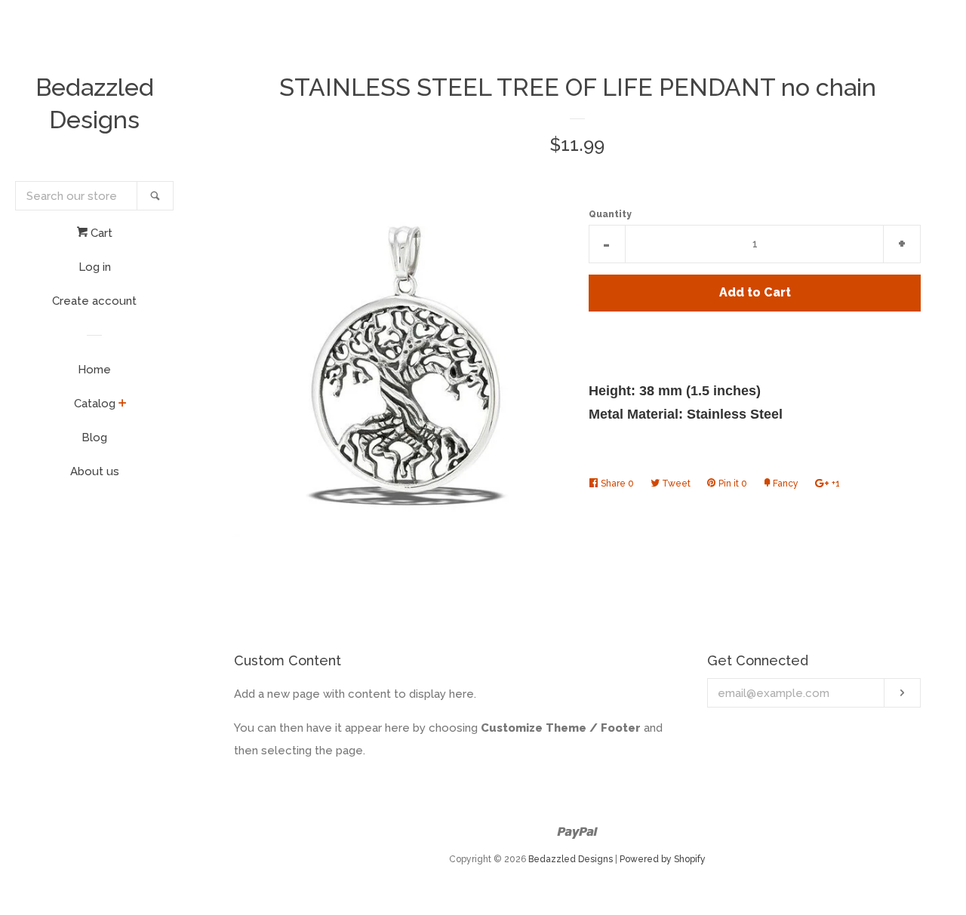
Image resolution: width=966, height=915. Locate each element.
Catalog (94, 403)
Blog (94, 437)
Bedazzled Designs (94, 103)
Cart (100, 233)
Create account (94, 301)
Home (94, 369)
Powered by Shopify (663, 859)
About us (94, 471)
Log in (94, 267)
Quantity (610, 214)
